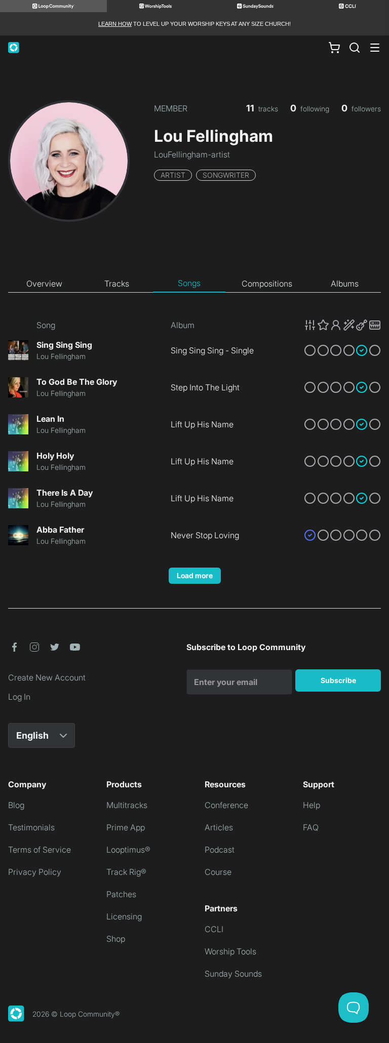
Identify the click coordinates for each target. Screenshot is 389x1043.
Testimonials (31, 827)
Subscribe (338, 680)
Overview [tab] (44, 283)
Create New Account (47, 677)
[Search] (354, 48)
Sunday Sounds (233, 974)
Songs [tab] (189, 283)
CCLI (214, 929)
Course (218, 872)
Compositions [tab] (267, 283)
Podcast (220, 850)
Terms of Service (39, 850)
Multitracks (126, 805)
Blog (16, 805)
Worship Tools (230, 951)
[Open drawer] (375, 48)
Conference (226, 805)
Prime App (125, 827)
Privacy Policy (34, 872)
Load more (195, 575)
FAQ (311, 827)
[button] (342, 325)
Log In (19, 697)
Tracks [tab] (116, 283)
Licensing (124, 916)
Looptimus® (128, 850)
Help (311, 805)
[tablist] (194, 283)
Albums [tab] (345, 283)
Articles (219, 827)
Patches (121, 894)
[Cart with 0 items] (334, 48)
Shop (115, 939)
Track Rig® (126, 872)
